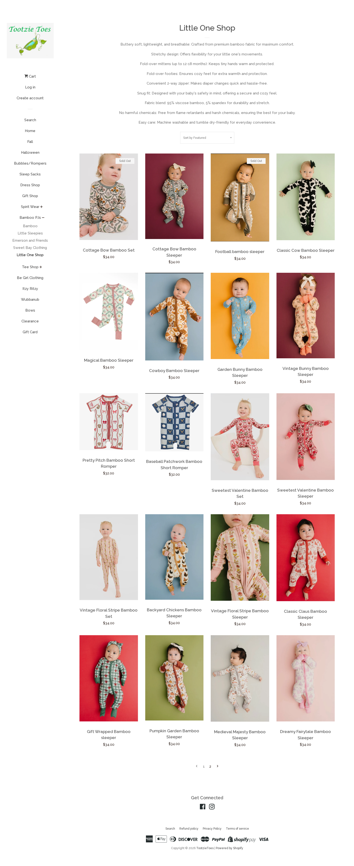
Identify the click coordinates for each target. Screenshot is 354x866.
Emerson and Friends (30, 240)
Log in (30, 87)
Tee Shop (30, 267)
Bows (30, 310)
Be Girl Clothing (30, 278)
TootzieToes (205, 848)
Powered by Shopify (229, 848)
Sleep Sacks (30, 174)
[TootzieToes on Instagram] (212, 808)
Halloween (30, 152)
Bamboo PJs (30, 217)
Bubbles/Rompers (30, 163)
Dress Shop (30, 185)
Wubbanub (30, 299)
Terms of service (237, 828)
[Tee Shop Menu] (41, 267)
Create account (30, 98)
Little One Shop (30, 255)
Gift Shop (30, 196)
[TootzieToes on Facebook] (203, 808)
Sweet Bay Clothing (30, 248)
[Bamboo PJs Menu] (43, 218)
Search (30, 120)
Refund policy (188, 828)
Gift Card (30, 332)
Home (30, 131)
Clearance (30, 321)
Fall (30, 142)
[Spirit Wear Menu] (41, 207)
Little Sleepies (30, 233)
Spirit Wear (30, 207)
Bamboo (30, 226)
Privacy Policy (212, 828)
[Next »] (217, 766)
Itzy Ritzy (30, 288)
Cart (32, 76)
